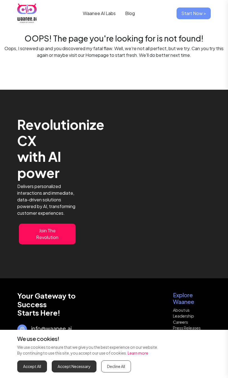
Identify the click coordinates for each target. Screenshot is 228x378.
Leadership (183, 315)
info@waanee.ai (51, 328)
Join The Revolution (47, 234)
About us (181, 310)
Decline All (116, 366)
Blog (130, 13)
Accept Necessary (74, 366)
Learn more (138, 352)
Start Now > (193, 13)
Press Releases (187, 327)
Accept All (32, 366)
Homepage (97, 55)
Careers (180, 322)
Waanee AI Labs (100, 13)
